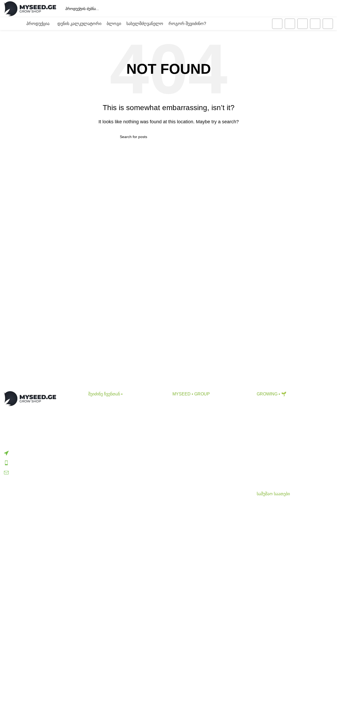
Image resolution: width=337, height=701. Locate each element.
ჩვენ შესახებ (184, 405)
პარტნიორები (186, 425)
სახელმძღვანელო (275, 462)
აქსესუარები (100, 425)
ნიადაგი (96, 415)
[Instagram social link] (290, 23)
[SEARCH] (274, 9)
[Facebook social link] (277, 23)
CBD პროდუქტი (104, 405)
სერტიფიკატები (188, 454)
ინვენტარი (98, 434)
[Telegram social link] (328, 23)
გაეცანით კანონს (189, 464)
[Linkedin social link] (315, 23)
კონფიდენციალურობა (194, 444)
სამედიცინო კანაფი (276, 472)
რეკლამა (181, 434)
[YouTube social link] (302, 23)
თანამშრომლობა (189, 415)
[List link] (42, 453)
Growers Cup (269, 452)
